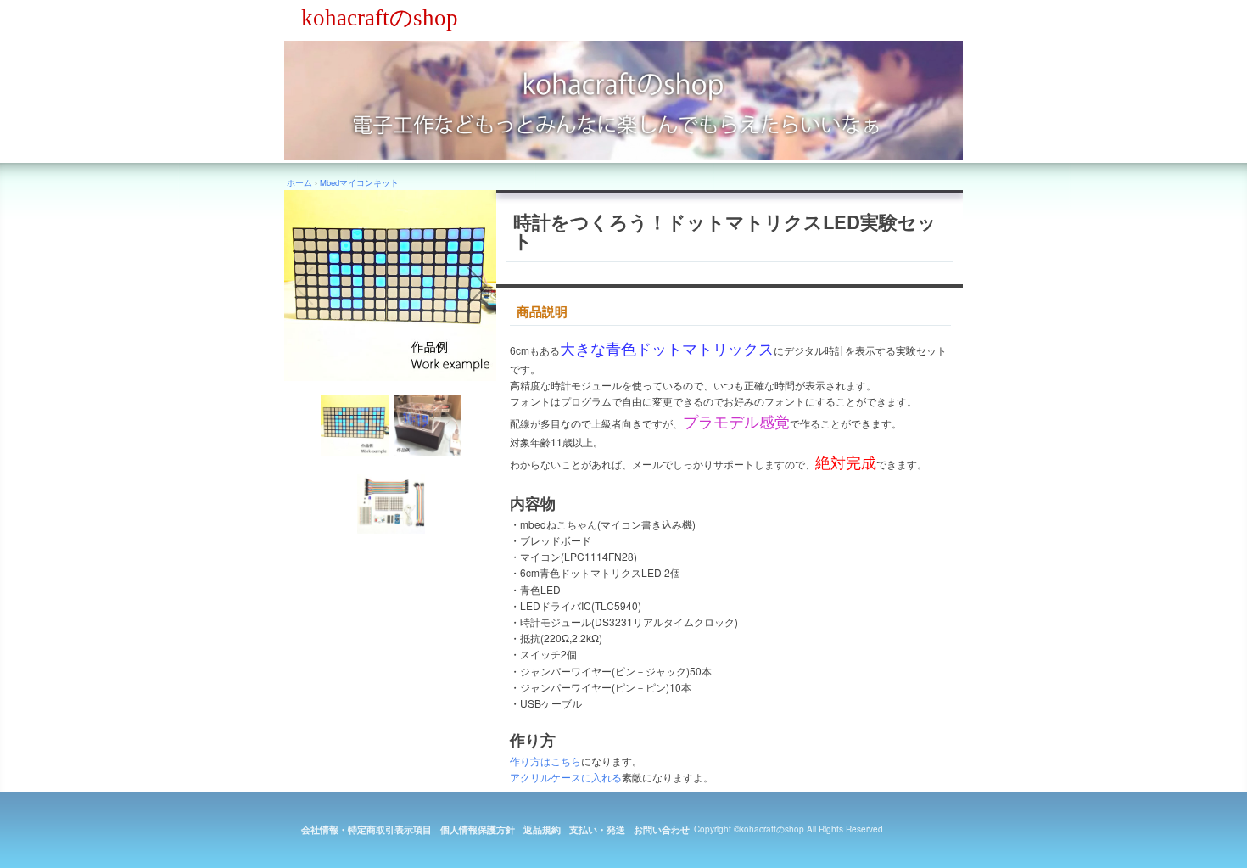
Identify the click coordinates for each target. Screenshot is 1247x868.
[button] (303, 286)
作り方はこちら (545, 760)
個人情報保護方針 (477, 829)
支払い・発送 (597, 829)
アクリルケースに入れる (566, 777)
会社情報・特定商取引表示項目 (366, 829)
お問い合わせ (662, 829)
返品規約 (542, 829)
